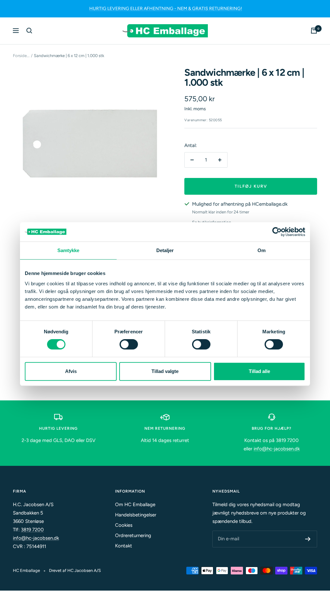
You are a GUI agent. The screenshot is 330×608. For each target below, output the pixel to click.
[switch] (129, 344)
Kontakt (123, 546)
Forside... (21, 55)
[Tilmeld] (308, 539)
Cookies (123, 525)
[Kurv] (314, 31)
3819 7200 (32, 530)
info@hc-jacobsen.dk (277, 449)
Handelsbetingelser (135, 515)
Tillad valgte (165, 371)
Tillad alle (259, 371)
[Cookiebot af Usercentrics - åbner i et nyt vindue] (277, 232)
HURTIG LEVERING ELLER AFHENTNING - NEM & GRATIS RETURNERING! (165, 8)
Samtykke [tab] (68, 250)
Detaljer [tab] (165, 250)
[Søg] (29, 31)
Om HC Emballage (135, 504)
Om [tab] (261, 250)
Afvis (71, 371)
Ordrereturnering (133, 535)
